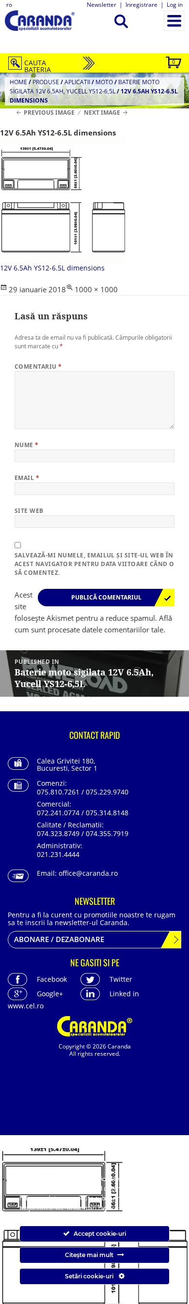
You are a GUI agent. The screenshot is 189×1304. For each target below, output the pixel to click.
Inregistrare (142, 4)
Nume (27, 445)
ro (9, 4)
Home (18, 82)
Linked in (124, 993)
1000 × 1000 (96, 289)
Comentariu (38, 366)
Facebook (52, 979)
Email (27, 478)
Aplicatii (77, 82)
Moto (104, 82)
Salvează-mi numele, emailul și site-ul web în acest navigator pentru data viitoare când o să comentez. (94, 564)
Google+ (50, 993)
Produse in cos (173, 61)
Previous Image (49, 112)
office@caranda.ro (88, 873)
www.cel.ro (26, 1005)
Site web (29, 511)
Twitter (121, 979)
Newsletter (101, 4)
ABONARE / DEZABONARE (59, 939)
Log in (175, 4)
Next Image (102, 112)
